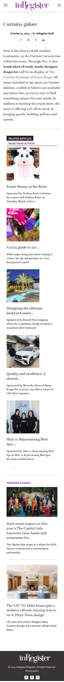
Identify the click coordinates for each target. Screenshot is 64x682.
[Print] (43, 40)
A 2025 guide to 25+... (23, 247)
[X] (28, 40)
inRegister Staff (45, 33)
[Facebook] (20, 40)
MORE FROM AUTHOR (22, 143)
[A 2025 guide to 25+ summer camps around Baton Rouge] (23, 224)
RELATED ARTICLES (20, 138)
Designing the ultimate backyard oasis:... (25, 310)
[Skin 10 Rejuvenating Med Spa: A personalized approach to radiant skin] (23, 416)
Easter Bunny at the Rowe (27, 186)
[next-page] (14, 468)
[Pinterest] (35, 40)
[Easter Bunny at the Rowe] (23, 164)
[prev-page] (9, 468)
